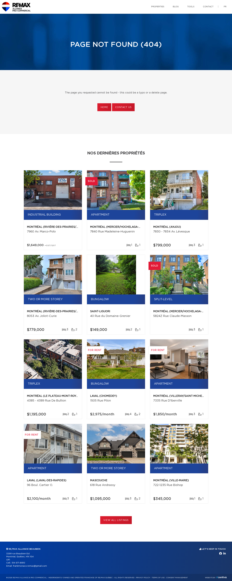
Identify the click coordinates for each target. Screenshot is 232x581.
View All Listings (115, 520)
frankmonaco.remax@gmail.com (30, 566)
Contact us (123, 107)
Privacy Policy (143, 577)
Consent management (177, 577)
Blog (176, 7)
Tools (190, 7)
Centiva (222, 577)
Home (104, 107)
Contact (208, 7)
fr (225, 7)
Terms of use (158, 577)
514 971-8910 (18, 563)
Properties (157, 7)
